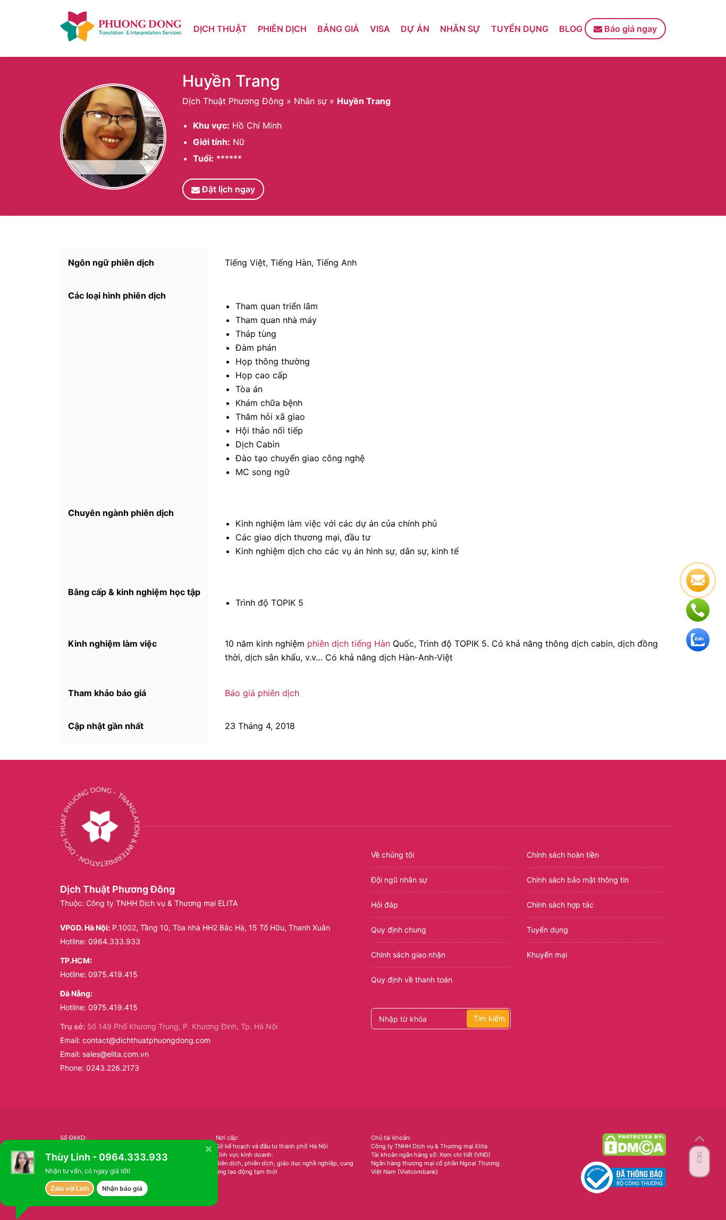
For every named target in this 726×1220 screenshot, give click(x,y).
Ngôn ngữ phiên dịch (111, 262)
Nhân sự (460, 28)
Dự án (415, 28)
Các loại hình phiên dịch (117, 295)
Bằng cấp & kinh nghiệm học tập (134, 592)
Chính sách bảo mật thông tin (578, 879)
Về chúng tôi (392, 854)
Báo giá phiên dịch (262, 693)
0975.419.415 (113, 974)
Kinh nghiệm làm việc (112, 643)
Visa (380, 28)
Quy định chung (398, 929)
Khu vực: (211, 125)
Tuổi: (203, 158)
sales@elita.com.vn (115, 1053)
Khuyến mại (547, 954)
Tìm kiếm (489, 1018)
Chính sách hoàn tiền (563, 854)
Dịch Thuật (220, 28)
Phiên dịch (282, 28)
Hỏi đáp (384, 904)
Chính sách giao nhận (408, 954)
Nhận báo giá (122, 1188)
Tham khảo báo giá (107, 693)
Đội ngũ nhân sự (399, 879)
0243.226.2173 (112, 1067)
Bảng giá (338, 28)
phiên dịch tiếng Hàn (348, 643)
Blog (571, 28)
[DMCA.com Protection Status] (634, 1144)
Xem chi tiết (456, 1154)
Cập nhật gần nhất (105, 726)
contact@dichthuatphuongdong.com (146, 1040)
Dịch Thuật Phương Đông (233, 101)
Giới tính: (211, 142)
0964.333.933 (114, 941)
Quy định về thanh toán (411, 979)
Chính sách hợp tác (560, 904)
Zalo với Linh (69, 1188)
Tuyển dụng (519, 28)
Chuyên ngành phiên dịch (121, 512)
